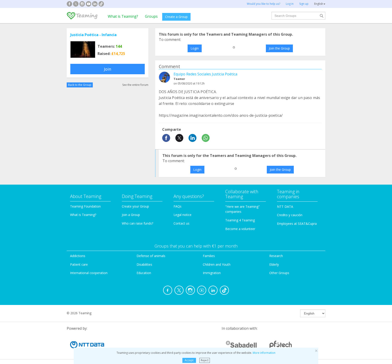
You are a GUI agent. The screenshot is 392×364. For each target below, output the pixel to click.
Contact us (181, 223)
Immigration (212, 273)
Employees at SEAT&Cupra (297, 223)
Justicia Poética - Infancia (93, 34)
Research (276, 256)
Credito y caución (289, 215)
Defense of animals (151, 256)
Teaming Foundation (85, 206)
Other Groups (279, 273)
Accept (189, 360)
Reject (204, 360)
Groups (151, 16)
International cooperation (89, 273)
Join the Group (279, 48)
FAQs (177, 206)
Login (195, 48)
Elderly (274, 264)
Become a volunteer (240, 229)
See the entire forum (135, 85)
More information (264, 353)
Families (209, 256)
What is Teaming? (123, 16)
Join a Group (131, 215)
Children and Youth (216, 264)
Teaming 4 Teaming (240, 220)
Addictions (77, 256)
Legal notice (182, 215)
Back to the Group (79, 85)
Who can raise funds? (137, 223)
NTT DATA (285, 206)
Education (144, 273)
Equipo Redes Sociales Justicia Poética (205, 74)
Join (107, 69)
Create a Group (176, 17)
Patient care (79, 264)
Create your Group (135, 206)
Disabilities (144, 264)
